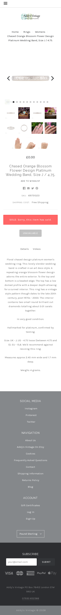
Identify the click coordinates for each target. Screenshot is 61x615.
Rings (26, 31)
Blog (30, 486)
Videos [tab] (37, 248)
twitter (31, 421)
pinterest (31, 415)
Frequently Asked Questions (30, 460)
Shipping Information (30, 473)
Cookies (30, 453)
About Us (30, 440)
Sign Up (30, 518)
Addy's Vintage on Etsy (30, 446)
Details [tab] (24, 248)
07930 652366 (30, 598)
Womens (40, 31)
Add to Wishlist (30, 181)
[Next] (52, 78)
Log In (30, 512)
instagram (31, 408)
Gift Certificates (30, 505)
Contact (30, 466)
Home (15, 31)
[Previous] (9, 78)
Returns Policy (30, 480)
